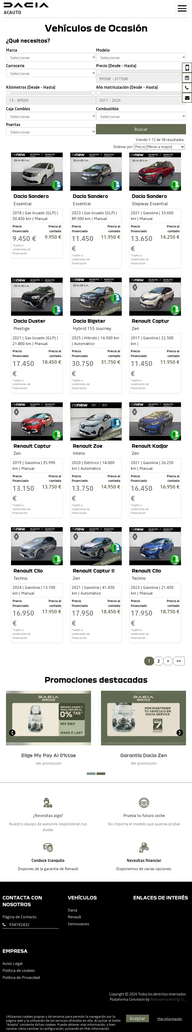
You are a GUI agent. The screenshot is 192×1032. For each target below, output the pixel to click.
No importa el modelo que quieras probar (144, 824)
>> (178, 661)
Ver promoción (49, 763)
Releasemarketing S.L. (168, 999)
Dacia (72, 910)
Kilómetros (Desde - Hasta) (30, 87)
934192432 (19, 924)
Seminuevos (78, 924)
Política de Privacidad (21, 977)
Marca (11, 50)
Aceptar (137, 1018)
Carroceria (15, 66)
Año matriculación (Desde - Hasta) (127, 87)
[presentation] (12, 733)
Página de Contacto (19, 917)
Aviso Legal (12, 963)
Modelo (103, 50)
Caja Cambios (18, 109)
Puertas (13, 125)
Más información (96, 1028)
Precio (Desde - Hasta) (116, 66)
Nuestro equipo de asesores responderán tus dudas (48, 826)
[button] (91, 773)
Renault (74, 917)
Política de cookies (18, 970)
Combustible (107, 109)
